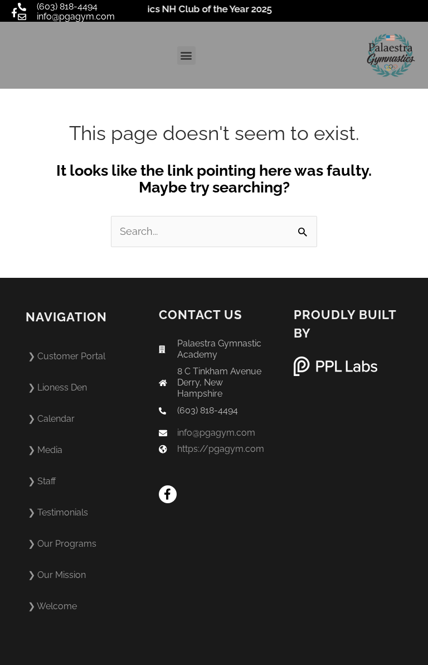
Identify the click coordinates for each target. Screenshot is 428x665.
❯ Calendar (51, 418)
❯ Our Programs (62, 543)
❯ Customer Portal (66, 356)
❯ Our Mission (57, 575)
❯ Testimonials (58, 512)
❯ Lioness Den (57, 387)
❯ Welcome (52, 606)
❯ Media (45, 450)
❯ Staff (42, 481)
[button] (186, 55)
